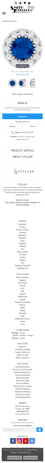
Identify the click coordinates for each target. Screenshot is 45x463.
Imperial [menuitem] (22, 294)
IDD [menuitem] (22, 291)
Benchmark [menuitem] (22, 283)
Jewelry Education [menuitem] (22, 367)
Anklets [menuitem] (23, 260)
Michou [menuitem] (23, 305)
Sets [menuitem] (22, 262)
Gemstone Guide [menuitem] (22, 380)
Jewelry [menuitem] (23, 257)
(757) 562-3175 (22, 74)
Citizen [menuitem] (22, 285)
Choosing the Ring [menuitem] (22, 375)
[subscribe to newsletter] (39, 430)
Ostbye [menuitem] (22, 310)
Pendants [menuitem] (22, 238)
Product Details (22, 150)
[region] (22, 49)
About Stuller (23, 156)
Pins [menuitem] (22, 249)
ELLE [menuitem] (22, 288)
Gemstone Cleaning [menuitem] (22, 391)
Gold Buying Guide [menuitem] (22, 397)
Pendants (19, 202)
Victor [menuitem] (22, 324)
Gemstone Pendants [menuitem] (22, 265)
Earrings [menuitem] (22, 232)
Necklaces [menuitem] (22, 235)
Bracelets (34, 202)
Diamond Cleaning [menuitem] (22, 389)
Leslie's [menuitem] (22, 299)
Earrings (12, 202)
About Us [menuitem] (22, 346)
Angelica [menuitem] (22, 280)
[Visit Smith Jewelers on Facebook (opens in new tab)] (13, 441)
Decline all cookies (14, 458)
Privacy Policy (31, 450)
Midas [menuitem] (22, 307)
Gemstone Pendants (10, 21)
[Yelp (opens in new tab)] (26, 441)
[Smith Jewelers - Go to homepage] (22, 10)
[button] (16, 3)
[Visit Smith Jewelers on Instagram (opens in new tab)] (19, 441)
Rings (7, 202)
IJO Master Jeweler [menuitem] (22, 349)
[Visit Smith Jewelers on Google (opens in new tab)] (32, 441)
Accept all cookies (30, 458)
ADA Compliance (22, 357)
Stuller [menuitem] (22, 321)
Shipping (12, 126)
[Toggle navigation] (4, 13)
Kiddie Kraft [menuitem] (22, 296)
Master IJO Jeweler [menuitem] (22, 302)
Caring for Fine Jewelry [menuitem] (23, 386)
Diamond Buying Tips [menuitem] (22, 372)
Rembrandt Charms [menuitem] (22, 318)
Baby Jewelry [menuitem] (22, 251)
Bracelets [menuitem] (22, 224)
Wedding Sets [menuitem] (22, 268)
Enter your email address (22, 426)
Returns (33, 126)
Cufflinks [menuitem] (22, 246)
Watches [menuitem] (22, 243)
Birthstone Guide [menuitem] (22, 378)
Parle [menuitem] (22, 316)
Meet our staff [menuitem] (22, 355)
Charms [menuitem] (23, 227)
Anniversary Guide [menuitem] (22, 394)
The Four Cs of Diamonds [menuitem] (22, 369)
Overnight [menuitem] (23, 313)
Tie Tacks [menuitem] (22, 254)
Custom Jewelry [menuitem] (22, 229)
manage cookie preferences (20, 452)
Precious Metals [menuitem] (22, 383)
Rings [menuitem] (22, 240)
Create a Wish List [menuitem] (22, 352)
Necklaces (26, 202)
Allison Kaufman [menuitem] (22, 277)
